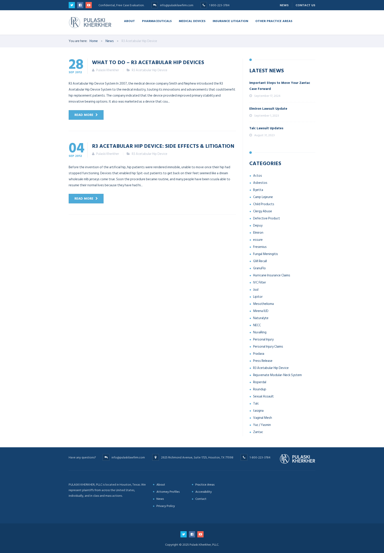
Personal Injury (263, 339)
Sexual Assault (263, 396)
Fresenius (260, 247)
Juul (255, 289)
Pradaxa (258, 354)
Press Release (262, 361)
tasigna (258, 410)
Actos (257, 175)
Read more (83, 115)
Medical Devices (192, 20)
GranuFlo (259, 268)
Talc (256, 403)
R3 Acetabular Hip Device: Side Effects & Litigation (163, 146)
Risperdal (259, 382)
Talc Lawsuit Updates (266, 128)
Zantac (258, 432)
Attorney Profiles (168, 491)
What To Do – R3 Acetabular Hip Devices (148, 62)
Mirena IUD (260, 311)
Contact (200, 498)
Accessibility (203, 491)
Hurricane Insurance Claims (271, 275)
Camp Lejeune (263, 197)
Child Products (263, 204)
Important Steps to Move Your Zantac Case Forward (279, 86)
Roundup (259, 389)
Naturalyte (260, 318)
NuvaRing (259, 332)
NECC (257, 325)
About (129, 20)
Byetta (258, 190)
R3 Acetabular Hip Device (149, 70)
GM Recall (260, 261)
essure (258, 240)
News (284, 5)
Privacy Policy (165, 505)
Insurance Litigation (230, 20)
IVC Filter (259, 282)
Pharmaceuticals (157, 20)
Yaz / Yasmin (262, 425)
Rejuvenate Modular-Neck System (277, 375)
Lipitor (258, 297)
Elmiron (258, 232)
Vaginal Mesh (262, 418)
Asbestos (260, 183)
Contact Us (305, 5)
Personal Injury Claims (268, 346)
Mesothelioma (263, 304)
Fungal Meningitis (265, 254)
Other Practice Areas (273, 20)
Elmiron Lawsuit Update (268, 108)
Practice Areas (204, 484)
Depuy (257, 225)
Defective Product (266, 218)
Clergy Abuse (262, 211)
